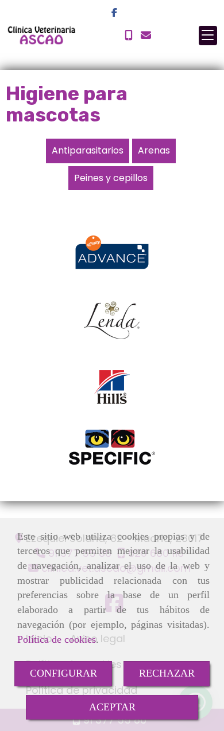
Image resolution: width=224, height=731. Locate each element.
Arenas (154, 150)
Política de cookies (56, 639)
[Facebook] (114, 12)
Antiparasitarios (87, 150)
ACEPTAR (112, 707)
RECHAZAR (167, 673)
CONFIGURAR (63, 673)
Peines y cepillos (111, 177)
